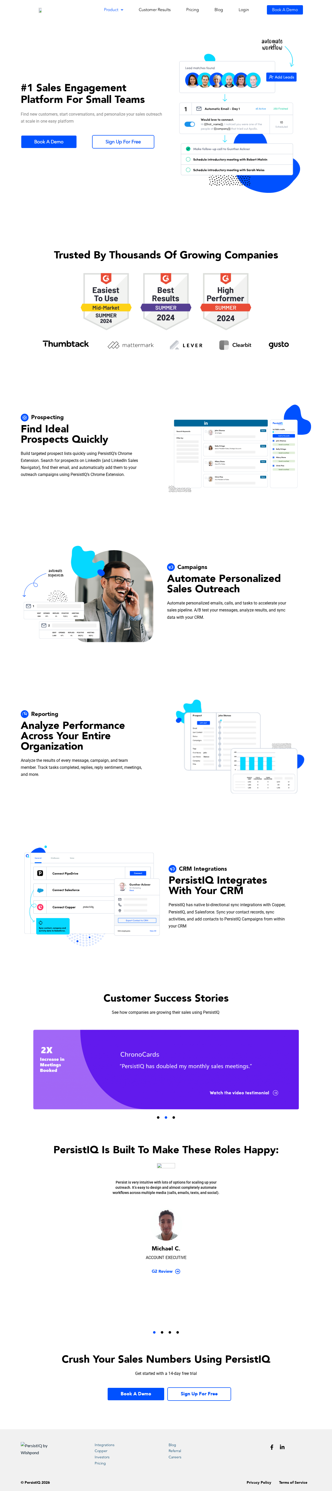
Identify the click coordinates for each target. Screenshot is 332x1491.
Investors (102, 1457)
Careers (175, 1457)
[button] (113, 10)
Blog (219, 10)
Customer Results (155, 10)
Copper (101, 1451)
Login (244, 10)
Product (111, 10)
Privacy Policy (259, 1482)
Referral (175, 1451)
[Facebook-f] (272, 1447)
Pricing (192, 10)
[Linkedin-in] (282, 1447)
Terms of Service (293, 1482)
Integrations (104, 1445)
